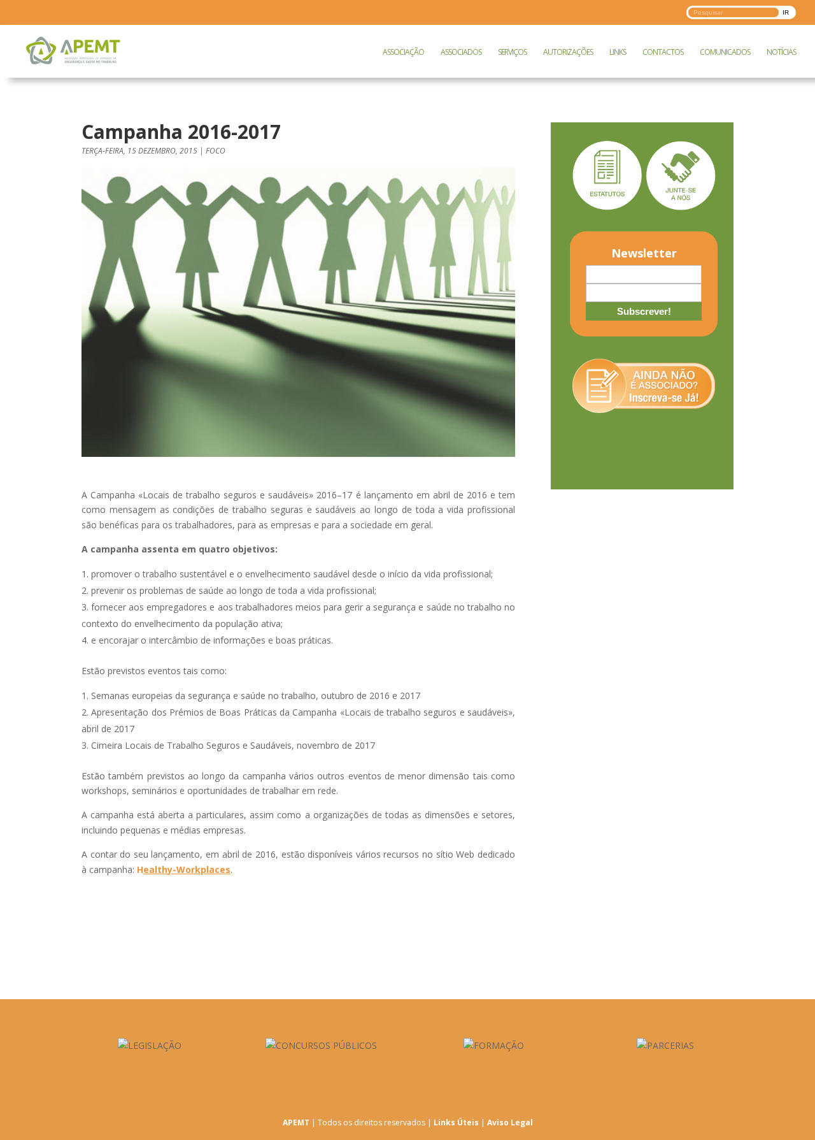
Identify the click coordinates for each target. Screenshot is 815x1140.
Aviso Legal (510, 1122)
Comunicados (725, 52)
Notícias (781, 52)
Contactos (662, 52)
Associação (403, 52)
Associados (461, 52)
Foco (215, 150)
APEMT (296, 1122)
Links (617, 52)
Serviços (512, 52)
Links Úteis (456, 1122)
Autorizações (568, 52)
